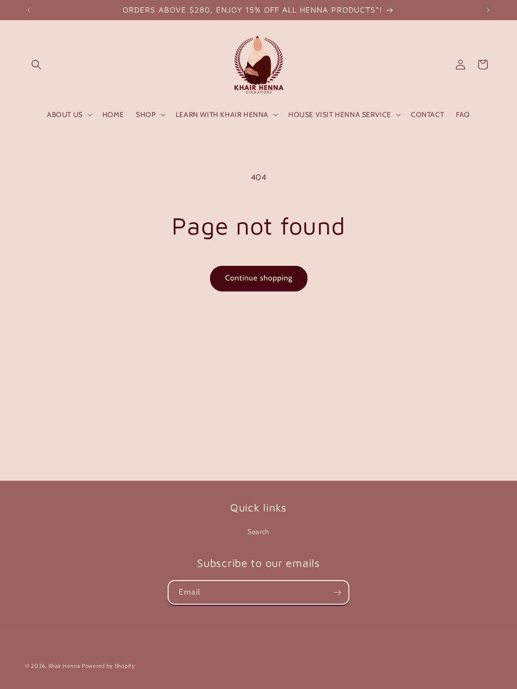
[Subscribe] (337, 592)
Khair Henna (64, 665)
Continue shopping (258, 277)
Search (258, 531)
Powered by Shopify (108, 665)
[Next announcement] (488, 10)
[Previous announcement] (29, 10)
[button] (36, 64)
